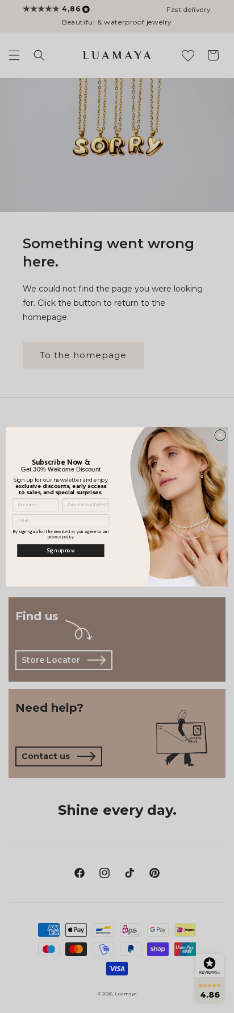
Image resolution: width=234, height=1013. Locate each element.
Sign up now (60, 550)
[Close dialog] (220, 435)
